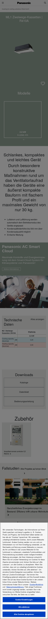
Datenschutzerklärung (15, 587)
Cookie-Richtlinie (36, 584)
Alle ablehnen (24, 607)
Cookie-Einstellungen (24, 599)
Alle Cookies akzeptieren (24, 614)
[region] (24, 570)
